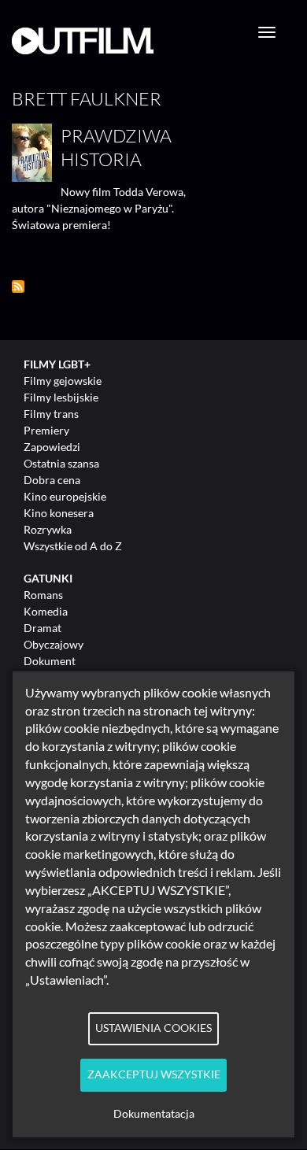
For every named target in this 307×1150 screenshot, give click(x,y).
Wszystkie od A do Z (73, 546)
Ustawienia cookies (153, 1028)
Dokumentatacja (153, 1113)
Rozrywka (48, 529)
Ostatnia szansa (61, 463)
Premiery (46, 430)
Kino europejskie (65, 496)
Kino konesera (59, 513)
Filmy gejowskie (63, 380)
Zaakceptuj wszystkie (153, 1074)
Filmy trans (51, 413)
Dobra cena (52, 479)
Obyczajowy (53, 644)
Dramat (42, 627)
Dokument (50, 660)
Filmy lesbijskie (61, 397)
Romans (43, 594)
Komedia (46, 611)
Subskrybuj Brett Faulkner (18, 286)
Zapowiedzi (52, 446)
